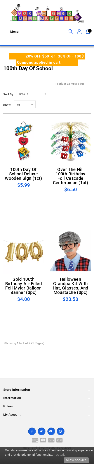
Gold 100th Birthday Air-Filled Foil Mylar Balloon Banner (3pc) (23, 286)
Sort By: (8, 94)
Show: (7, 105)
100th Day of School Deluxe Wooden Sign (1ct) (23, 174)
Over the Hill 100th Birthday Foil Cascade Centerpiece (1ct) (70, 176)
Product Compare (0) (70, 83)
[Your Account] (79, 31)
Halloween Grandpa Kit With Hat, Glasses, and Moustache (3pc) (70, 286)
